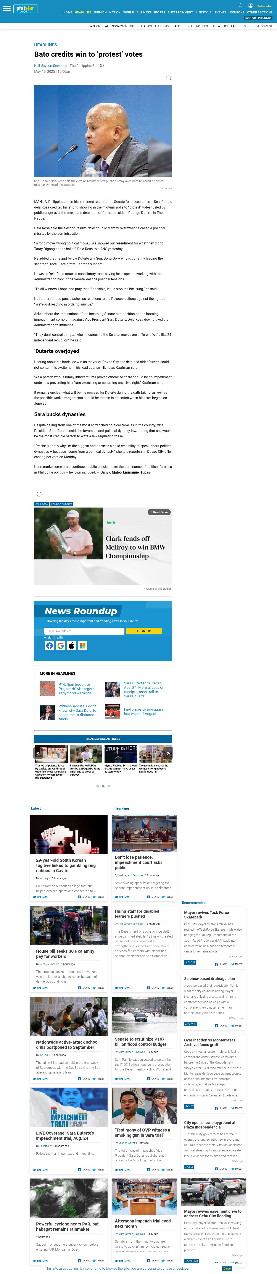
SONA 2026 (119, 26)
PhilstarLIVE (46, 1146)
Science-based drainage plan (209, 978)
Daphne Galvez (126, 1143)
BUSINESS (144, 12)
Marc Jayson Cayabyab (131, 1052)
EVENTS (221, 12)
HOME (67, 12)
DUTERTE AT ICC (141, 26)
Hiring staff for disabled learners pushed (137, 914)
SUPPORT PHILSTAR (258, 17)
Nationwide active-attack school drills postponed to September (67, 1045)
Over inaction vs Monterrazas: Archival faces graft (210, 1042)
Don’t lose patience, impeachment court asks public (139, 862)
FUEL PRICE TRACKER (169, 26)
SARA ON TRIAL (99, 26)
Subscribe (264, 6)
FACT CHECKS (240, 26)
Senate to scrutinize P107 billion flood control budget (140, 1041)
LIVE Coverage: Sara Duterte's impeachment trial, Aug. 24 (65, 1135)
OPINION (100, 12)
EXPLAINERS (219, 26)
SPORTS (159, 12)
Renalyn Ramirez (49, 964)
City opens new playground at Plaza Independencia (209, 1124)
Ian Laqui (45, 878)
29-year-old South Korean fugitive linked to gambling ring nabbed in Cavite (66, 865)
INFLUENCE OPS (197, 26)
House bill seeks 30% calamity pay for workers (65, 954)
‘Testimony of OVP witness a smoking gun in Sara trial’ (142, 1132)
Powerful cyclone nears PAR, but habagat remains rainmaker (67, 1226)
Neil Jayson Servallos (50, 66)
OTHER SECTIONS (260, 12)
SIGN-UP (144, 631)
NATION (115, 12)
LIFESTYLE (203, 12)
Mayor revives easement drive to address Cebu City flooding (213, 1213)
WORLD (128, 12)
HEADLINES (83, 12)
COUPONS (237, 12)
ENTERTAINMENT (180, 12)
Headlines (45, 44)
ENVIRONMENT (262, 26)
